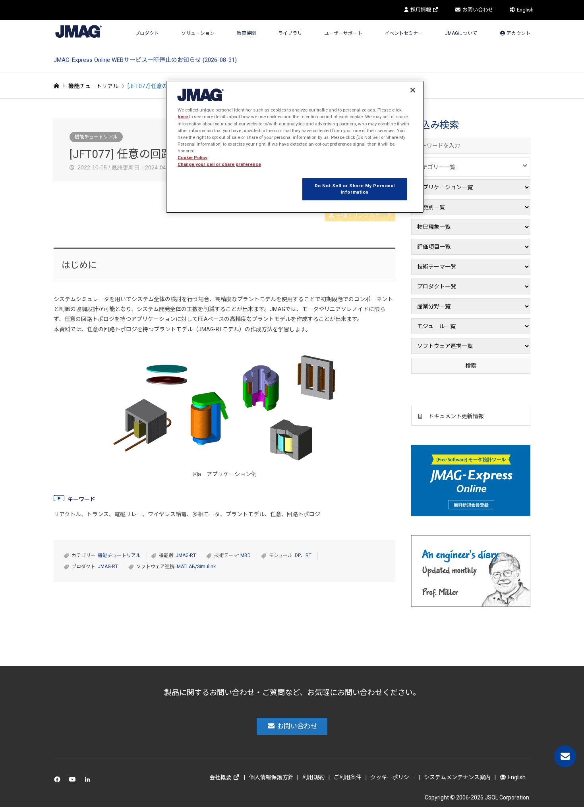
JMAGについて (461, 33)
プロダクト (147, 33)
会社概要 (221, 777)
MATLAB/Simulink (196, 566)
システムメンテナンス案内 (457, 777)
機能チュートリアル (96, 137)
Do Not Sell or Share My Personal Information (355, 189)
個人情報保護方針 (271, 777)
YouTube (74, 781)
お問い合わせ (477, 10)
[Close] (413, 90)
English (525, 10)
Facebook (59, 781)
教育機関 (246, 33)
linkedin (90, 781)
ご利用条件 (348, 777)
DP (298, 555)
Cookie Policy (192, 157)
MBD (245, 555)
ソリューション (198, 33)
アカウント (517, 33)
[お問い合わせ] (565, 756)
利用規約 (313, 777)
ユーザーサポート (343, 33)
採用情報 (420, 10)
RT (308, 555)
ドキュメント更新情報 (456, 416)
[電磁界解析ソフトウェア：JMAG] (78, 31)
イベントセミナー (404, 33)
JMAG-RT (186, 555)
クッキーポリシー (392, 777)
